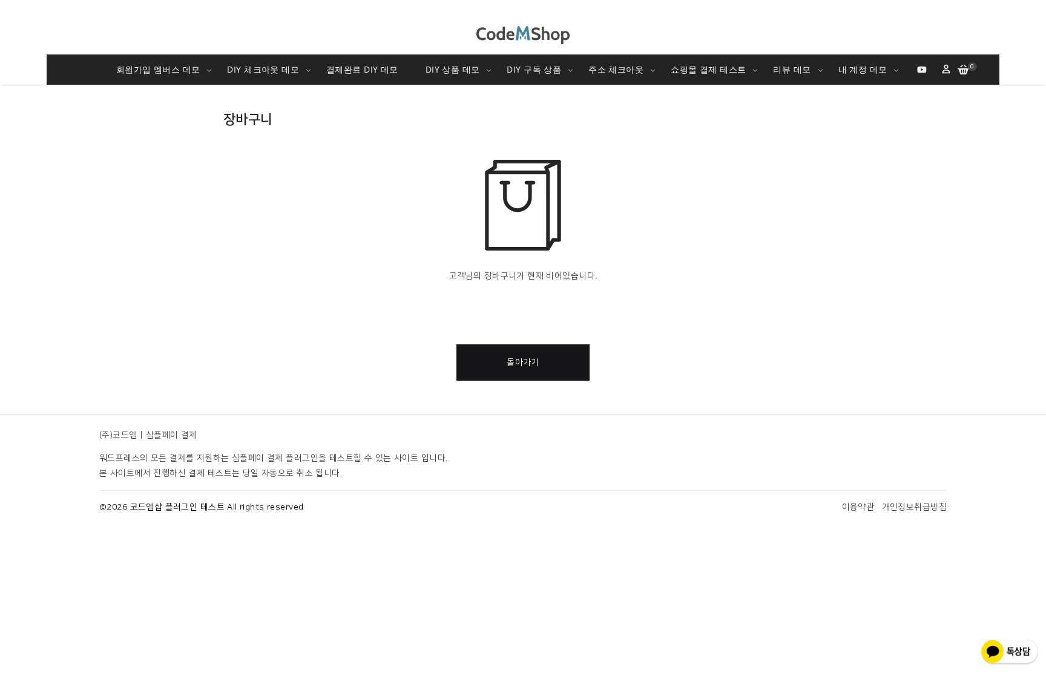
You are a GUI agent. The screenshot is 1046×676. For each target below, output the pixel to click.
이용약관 (858, 507)
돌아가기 (523, 362)
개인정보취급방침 (914, 507)
